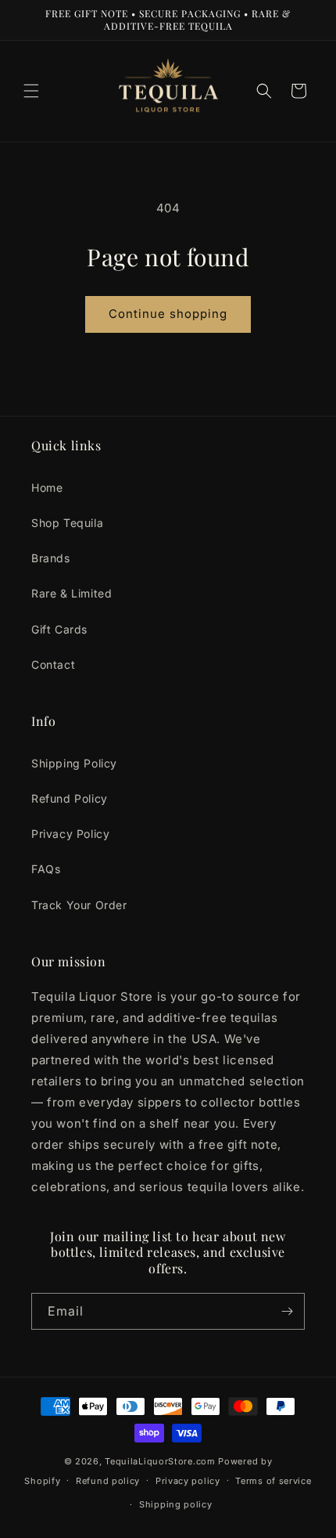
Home (47, 487)
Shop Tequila (67, 522)
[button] (31, 91)
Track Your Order (79, 905)
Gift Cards (59, 629)
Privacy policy (187, 1480)
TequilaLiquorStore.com (160, 1461)
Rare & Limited (71, 593)
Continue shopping (168, 313)
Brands (50, 558)
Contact (53, 664)
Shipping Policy (74, 763)
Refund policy (108, 1480)
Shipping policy (176, 1504)
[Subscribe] (287, 1311)
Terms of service (273, 1480)
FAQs (45, 869)
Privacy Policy (70, 833)
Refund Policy (69, 798)
